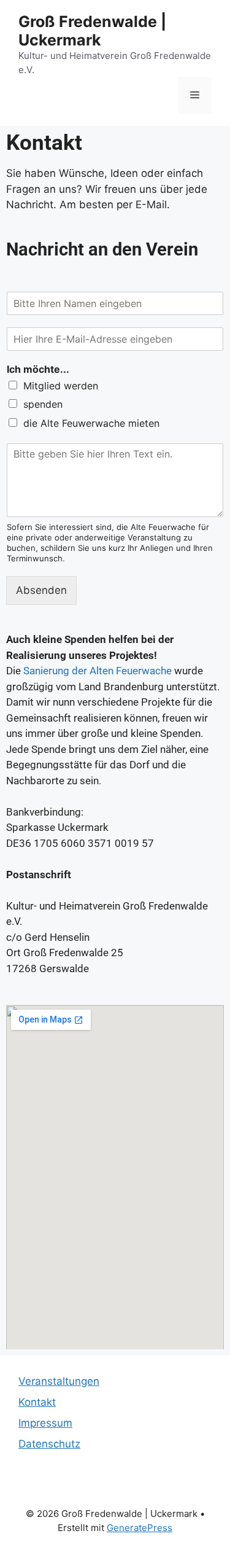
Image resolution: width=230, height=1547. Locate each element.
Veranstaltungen (58, 1381)
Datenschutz (49, 1444)
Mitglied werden (60, 386)
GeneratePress (139, 1527)
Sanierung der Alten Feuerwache (96, 670)
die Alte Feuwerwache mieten (91, 423)
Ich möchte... (38, 369)
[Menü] (195, 95)
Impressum (45, 1423)
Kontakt (37, 1402)
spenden (43, 404)
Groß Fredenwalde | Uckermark (92, 30)
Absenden (41, 590)
